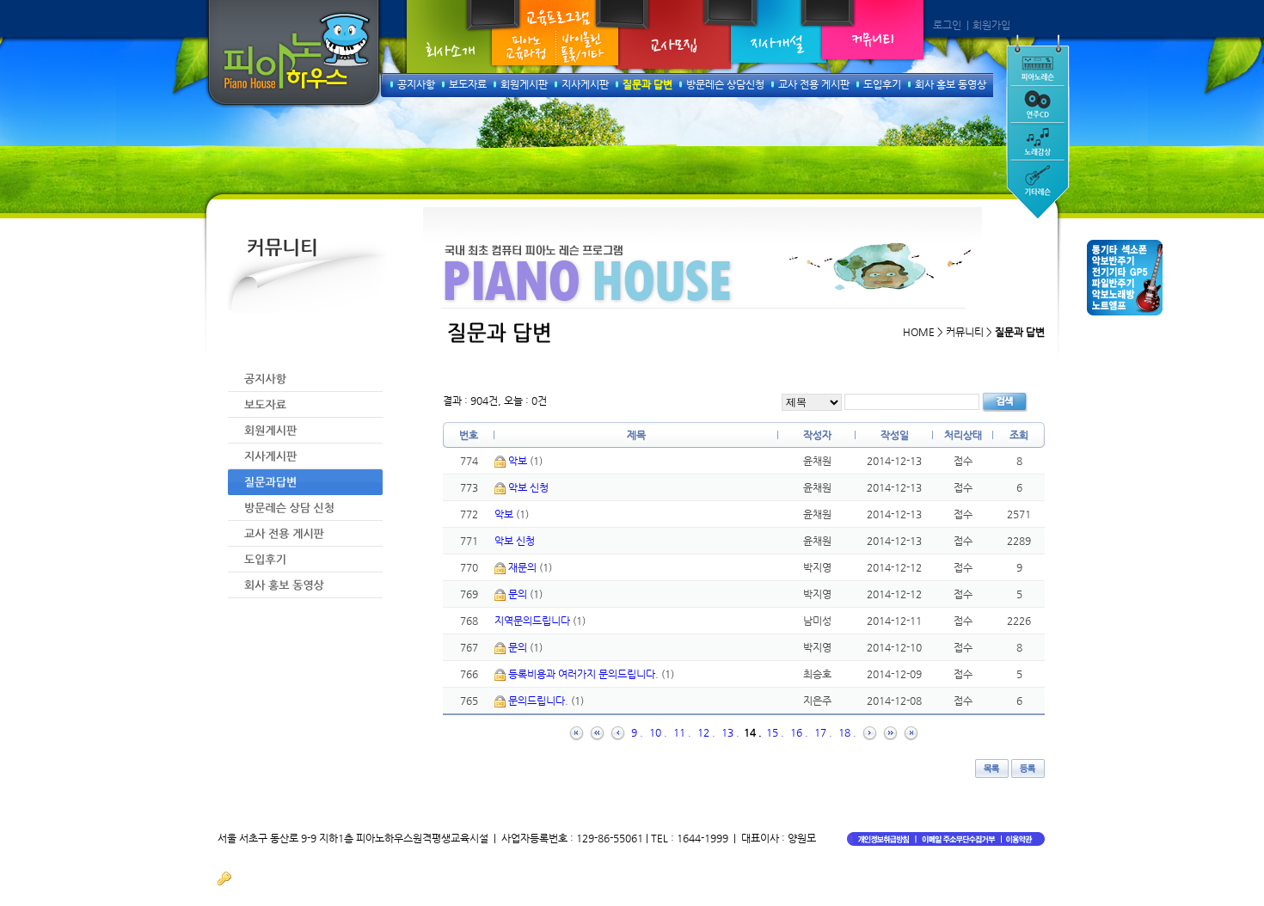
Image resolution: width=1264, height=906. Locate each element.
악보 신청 (528, 487)
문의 (519, 594)
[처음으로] (577, 732)
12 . (706, 732)
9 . (637, 732)
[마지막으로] (911, 732)
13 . (730, 732)
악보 (519, 461)
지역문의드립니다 (533, 621)
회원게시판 (524, 84)
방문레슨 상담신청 (725, 84)
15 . (775, 732)
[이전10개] (597, 732)
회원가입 (991, 25)
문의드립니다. (539, 701)
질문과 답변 (647, 84)
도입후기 (882, 84)
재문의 (523, 567)
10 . (658, 732)
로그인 (947, 25)
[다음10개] (890, 732)
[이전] (618, 732)
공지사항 (416, 84)
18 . (847, 732)
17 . (823, 732)
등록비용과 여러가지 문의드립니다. (584, 674)
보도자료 (468, 84)
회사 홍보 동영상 (950, 84)
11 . (682, 732)
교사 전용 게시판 (814, 84)
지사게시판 (585, 84)
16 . (799, 732)
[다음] (870, 732)
